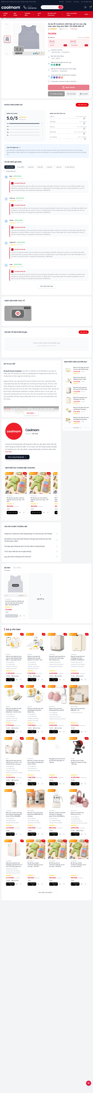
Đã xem (61, 1)
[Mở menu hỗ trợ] (88, 1083)
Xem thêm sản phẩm (45, 892)
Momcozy (52, 706)
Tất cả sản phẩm (11, 18)
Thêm (86, 14)
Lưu (65, 45)
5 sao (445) (20, 167)
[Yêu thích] (23, 512)
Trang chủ (5, 14)
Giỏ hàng (76, 1)
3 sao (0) (40, 167)
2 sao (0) (49, 167)
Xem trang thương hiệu (16, 457)
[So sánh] (20, 512)
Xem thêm (8, 452)
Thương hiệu (27, 14)
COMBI (72, 758)
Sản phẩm (15, 14)
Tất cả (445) (9, 167)
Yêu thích (68, 1)
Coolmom (10, 496)
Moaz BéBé (74, 706)
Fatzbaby (52, 654)
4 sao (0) (30, 167)
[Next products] (88, 597)
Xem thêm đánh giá (46, 286)
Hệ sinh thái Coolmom (52, 14)
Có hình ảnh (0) (69, 167)
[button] (52, 7)
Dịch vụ (39, 14)
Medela (8, 654)
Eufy (7, 758)
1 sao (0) (58, 167)
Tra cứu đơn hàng (86, 1)
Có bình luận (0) (11, 171)
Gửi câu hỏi (83, 332)
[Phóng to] (39, 52)
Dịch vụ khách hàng (72, 14)
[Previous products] (4, 597)
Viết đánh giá (82, 105)
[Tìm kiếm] (60, 7)
